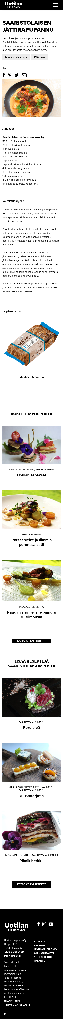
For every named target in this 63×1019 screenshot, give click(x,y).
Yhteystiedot (43, 957)
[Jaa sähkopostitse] (24, 75)
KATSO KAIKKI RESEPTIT (31, 640)
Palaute (39, 961)
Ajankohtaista (44, 953)
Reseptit (39, 945)
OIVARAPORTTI (13, 1001)
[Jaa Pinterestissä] (9, 75)
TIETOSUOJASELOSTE (17, 1004)
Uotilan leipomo (45, 949)
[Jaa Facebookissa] (3, 75)
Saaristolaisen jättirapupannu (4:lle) (23, 137)
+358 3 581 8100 (14, 952)
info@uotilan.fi (12, 955)
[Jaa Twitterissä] (17, 75)
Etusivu (39, 941)
